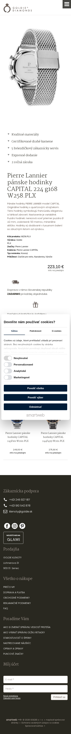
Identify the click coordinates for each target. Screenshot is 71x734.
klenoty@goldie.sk (20, 511)
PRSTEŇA (45, 627)
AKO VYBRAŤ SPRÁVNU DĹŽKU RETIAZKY (24, 632)
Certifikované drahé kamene (32, 141)
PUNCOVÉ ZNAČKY (13, 653)
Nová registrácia (10, 696)
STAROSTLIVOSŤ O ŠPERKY (17, 638)
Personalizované (23, 364)
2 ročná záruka (22, 162)
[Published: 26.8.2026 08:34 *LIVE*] (19, 719)
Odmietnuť (35, 406)
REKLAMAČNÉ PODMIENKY (17, 603)
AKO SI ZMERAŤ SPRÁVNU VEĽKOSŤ (21, 627)
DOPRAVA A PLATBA (14, 592)
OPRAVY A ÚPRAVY (13, 648)
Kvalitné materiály (25, 134)
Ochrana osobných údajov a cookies (40, 722)
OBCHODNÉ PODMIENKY (16, 597)
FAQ (5, 608)
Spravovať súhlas (34, 725)
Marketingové (22, 377)
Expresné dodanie (24, 155)
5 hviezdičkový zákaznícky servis (35, 148)
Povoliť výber (35, 397)
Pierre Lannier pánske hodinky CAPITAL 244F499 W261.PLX (53, 437)
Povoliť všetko (35, 388)
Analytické (20, 371)
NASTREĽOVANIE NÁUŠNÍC (17, 643)
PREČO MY (9, 587)
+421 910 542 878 (19, 505)
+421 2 (13, 500)
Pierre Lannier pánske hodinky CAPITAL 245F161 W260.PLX (18, 437)
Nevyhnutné (21, 358)
